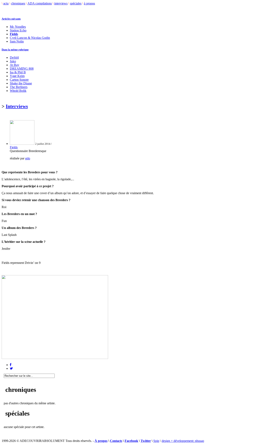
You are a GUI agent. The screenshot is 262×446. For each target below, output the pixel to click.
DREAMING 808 (22, 68)
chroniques (18, 3)
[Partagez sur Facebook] (10, 364)
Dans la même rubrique (15, 49)
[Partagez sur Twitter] (11, 368)
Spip (156, 441)
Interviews (17, 106)
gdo (27, 158)
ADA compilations (39, 3)
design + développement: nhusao (183, 441)
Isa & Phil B (18, 72)
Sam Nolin (17, 41)
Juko (13, 61)
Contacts (116, 441)
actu (6, 3)
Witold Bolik (18, 90)
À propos (101, 441)
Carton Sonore (19, 79)
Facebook (131, 441)
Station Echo (18, 30)
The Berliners (18, 87)
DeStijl (14, 57)
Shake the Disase (21, 83)
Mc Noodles (18, 26)
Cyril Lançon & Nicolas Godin (30, 37)
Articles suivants (11, 18)
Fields (14, 147)
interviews (61, 3)
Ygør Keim (17, 76)
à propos (89, 3)
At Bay (14, 65)
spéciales (75, 3)
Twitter (146, 441)
